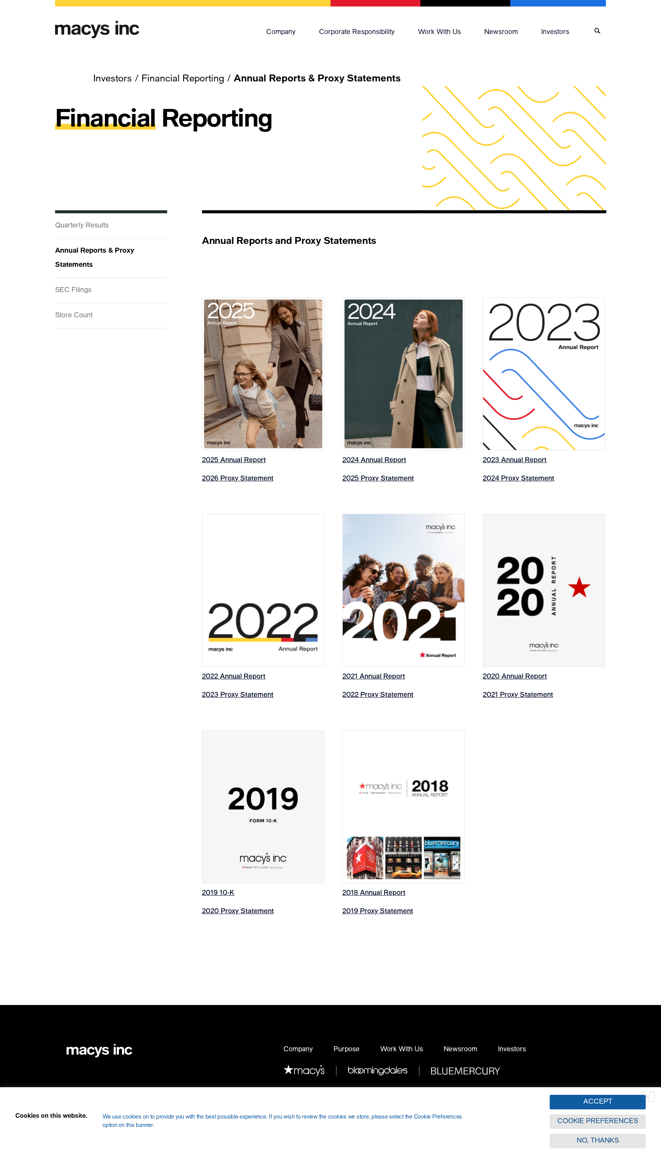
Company (281, 32)
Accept (597, 1102)
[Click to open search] (597, 31)
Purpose (347, 1049)
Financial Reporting (183, 79)
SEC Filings (73, 290)
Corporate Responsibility (357, 32)
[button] (288, 31)
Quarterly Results (82, 225)
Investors (555, 32)
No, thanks (598, 1141)
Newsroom (501, 32)
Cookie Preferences (597, 1121)
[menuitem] (288, 31)
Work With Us (401, 1049)
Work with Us (439, 32)
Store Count (74, 315)
